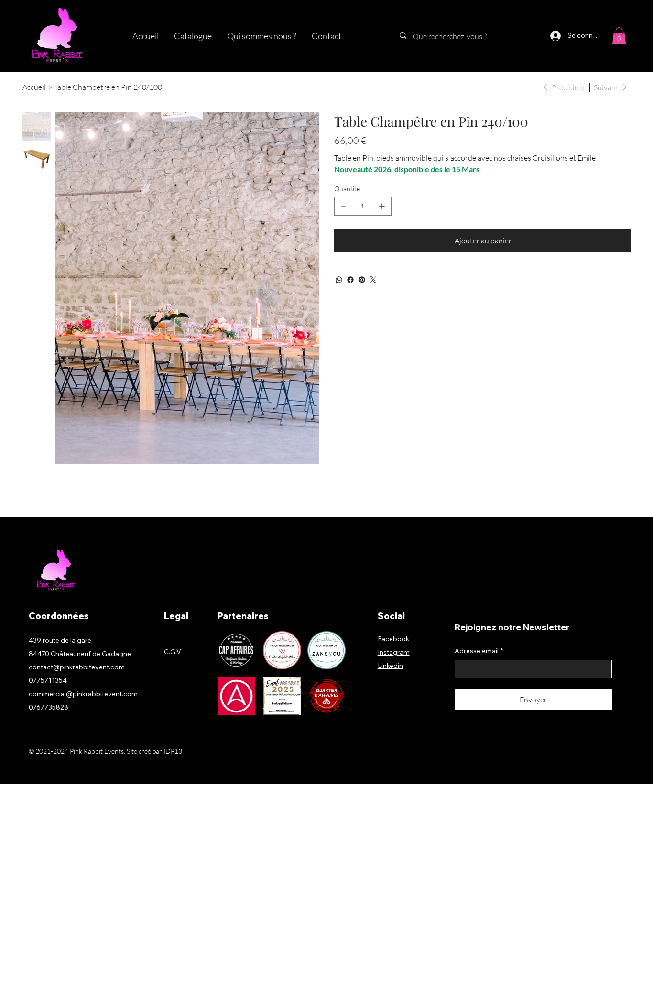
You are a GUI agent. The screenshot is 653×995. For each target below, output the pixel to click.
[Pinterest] (362, 279)
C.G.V (172, 651)
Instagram (394, 652)
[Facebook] (350, 279)
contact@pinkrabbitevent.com (77, 667)
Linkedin (390, 665)
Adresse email (479, 650)
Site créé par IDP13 (154, 751)
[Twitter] (373, 279)
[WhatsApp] (339, 279)
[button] (193, 36)
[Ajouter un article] (382, 206)
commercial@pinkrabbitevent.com (83, 693)
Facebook (393, 638)
